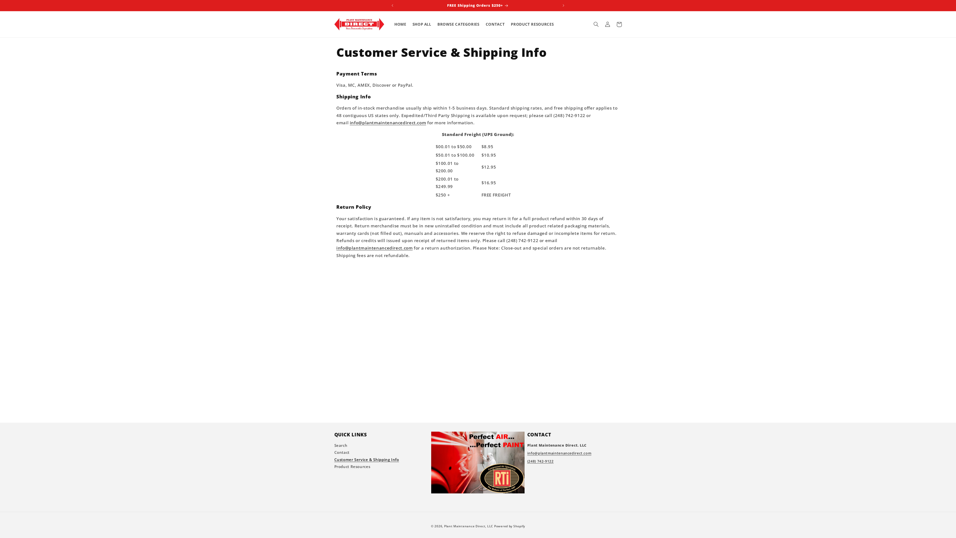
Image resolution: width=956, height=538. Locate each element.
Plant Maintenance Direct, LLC (468, 526)
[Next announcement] (563, 5)
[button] (596, 24)
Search (341, 445)
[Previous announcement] (392, 5)
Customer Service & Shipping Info (366, 459)
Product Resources (352, 466)
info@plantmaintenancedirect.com (388, 123)
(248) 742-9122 (540, 461)
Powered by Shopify (509, 526)
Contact (342, 452)
